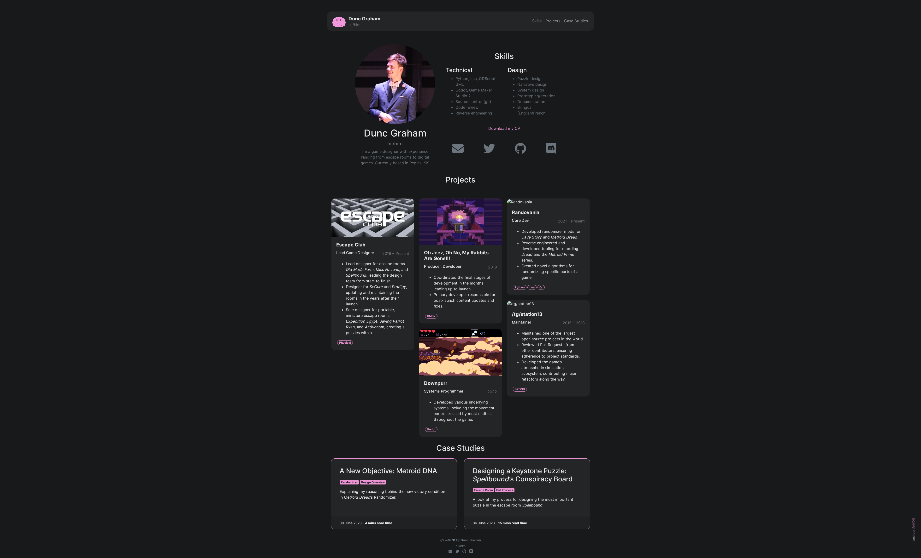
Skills (537, 20)
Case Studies (576, 20)
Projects (552, 20)
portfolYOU (913, 526)
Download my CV (504, 128)
